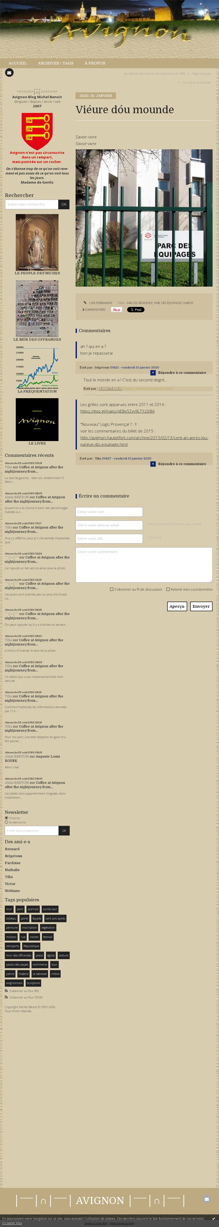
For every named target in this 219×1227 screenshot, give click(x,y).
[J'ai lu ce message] (214, 1218)
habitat (188, 303)
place (39, 955)
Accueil (18, 63)
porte (24, 918)
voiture (63, 955)
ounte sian (50, 909)
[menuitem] (21, 63)
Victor (10, 884)
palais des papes (17, 964)
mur (9, 909)
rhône (55, 974)
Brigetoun (13, 856)
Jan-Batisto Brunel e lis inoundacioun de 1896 (154, 73)
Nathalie (12, 870)
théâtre (23, 974)
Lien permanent (100, 303)
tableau (11, 918)
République (31, 946)
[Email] (9, 72)
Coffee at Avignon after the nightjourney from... (34, 469)
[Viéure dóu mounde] (144, 218)
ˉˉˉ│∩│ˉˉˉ (11, 557)
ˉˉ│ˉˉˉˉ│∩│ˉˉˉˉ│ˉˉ (110, 388)
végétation (48, 927)
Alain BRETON (17, 497)
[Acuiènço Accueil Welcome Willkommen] (37, 132)
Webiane (12, 891)
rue (23, 937)
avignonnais (14, 983)
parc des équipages (168, 303)
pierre (10, 974)
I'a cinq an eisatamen (196, 82)
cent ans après (55, 918)
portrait (33, 909)
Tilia (8, 467)
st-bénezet (40, 974)
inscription (29, 927)
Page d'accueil (201, 73)
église (50, 955)
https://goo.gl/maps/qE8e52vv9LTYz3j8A (117, 411)
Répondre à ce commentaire (182, 373)
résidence (146, 303)
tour (54, 964)
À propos (95, 63)
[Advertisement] (21, 1099)
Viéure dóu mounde (125, 110)
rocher (34, 937)
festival (47, 937)
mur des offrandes (18, 955)
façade (37, 918)
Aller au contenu (17, 4)
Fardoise (13, 863)
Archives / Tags (55, 63)
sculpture (33, 983)
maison (11, 937)
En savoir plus (12, 1223)
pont (20, 909)
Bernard (12, 849)
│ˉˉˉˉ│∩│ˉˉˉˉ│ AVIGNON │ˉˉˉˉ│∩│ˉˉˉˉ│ (100, 1200)
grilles (132, 303)
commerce (40, 964)
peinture (12, 927)
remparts (12, 946)
